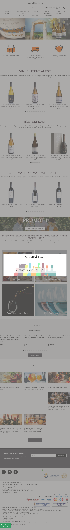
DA (37, 269)
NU (42, 269)
